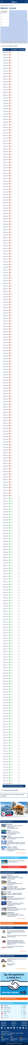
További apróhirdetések (21, 968)
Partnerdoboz (24, 1025)
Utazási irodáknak (19, 1033)
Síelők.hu (14, 1)
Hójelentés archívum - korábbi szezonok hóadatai (12, 795)
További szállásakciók (21, 918)
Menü (1, 1)
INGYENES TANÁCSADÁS (7, 923)
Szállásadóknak (4, 1033)
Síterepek (7, 5)
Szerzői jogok (24, 1023)
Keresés (26, 1)
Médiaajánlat (24, 1022)
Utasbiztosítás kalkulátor (14, 867)
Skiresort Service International (11, 790)
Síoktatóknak (9, 1034)
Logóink (13, 1025)
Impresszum (3, 1022)
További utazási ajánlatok (20, 853)
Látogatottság (4, 1023)
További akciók (23, 951)
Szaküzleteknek (11, 1033)
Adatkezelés (14, 1023)
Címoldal (2, 5)
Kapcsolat (14, 1022)
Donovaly (11, 5)
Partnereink (3, 1025)
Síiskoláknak (3, 1034)
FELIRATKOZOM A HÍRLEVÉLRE (8, 998)
